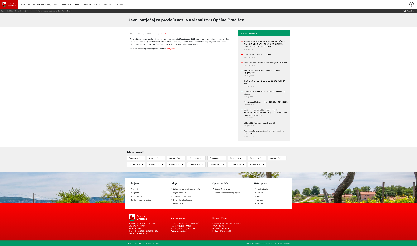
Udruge (260, 200)
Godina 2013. (235, 164)
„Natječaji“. (171, 48)
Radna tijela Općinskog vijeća (227, 192)
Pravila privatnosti (134, 243)
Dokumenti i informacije (70, 4)
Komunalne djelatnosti (182, 196)
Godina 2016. (175, 164)
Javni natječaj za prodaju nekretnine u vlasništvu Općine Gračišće (264, 132)
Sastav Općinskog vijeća (225, 189)
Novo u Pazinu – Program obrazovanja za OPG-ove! (265, 62)
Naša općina (109, 4)
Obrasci (134, 189)
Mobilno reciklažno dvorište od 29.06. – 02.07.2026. (266, 102)
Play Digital (285, 243)
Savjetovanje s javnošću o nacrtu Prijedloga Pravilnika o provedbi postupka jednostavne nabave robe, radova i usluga (265, 112)
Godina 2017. (154, 164)
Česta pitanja (136, 196)
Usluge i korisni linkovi (92, 4)
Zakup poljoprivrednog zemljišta (186, 189)
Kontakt (120, 4)
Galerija (260, 203)
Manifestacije (262, 189)
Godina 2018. (134, 164)
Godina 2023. (195, 158)
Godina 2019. (276, 158)
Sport (259, 196)
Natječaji (135, 192)
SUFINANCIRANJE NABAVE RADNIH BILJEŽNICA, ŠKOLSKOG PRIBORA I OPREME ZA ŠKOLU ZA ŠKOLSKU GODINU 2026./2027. (265, 44)
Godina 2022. (215, 158)
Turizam (260, 192)
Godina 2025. (155, 158)
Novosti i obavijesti (167, 34)
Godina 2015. (195, 164)
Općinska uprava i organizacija (45, 4)
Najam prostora (179, 192)
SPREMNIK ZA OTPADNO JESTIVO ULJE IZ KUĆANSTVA (262, 71)
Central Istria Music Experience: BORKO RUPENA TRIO (264, 82)
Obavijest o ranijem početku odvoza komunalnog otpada (264, 92)
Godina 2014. (215, 164)
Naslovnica (25, 4)
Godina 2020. (256, 158)
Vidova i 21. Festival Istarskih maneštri (260, 123)
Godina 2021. (235, 158)
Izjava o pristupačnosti (151, 243)
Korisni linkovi (179, 203)
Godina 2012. (255, 164)
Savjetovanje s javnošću (141, 200)
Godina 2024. (175, 158)
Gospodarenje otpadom (183, 200)
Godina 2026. (134, 158)
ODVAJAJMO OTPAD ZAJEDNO (257, 54)
